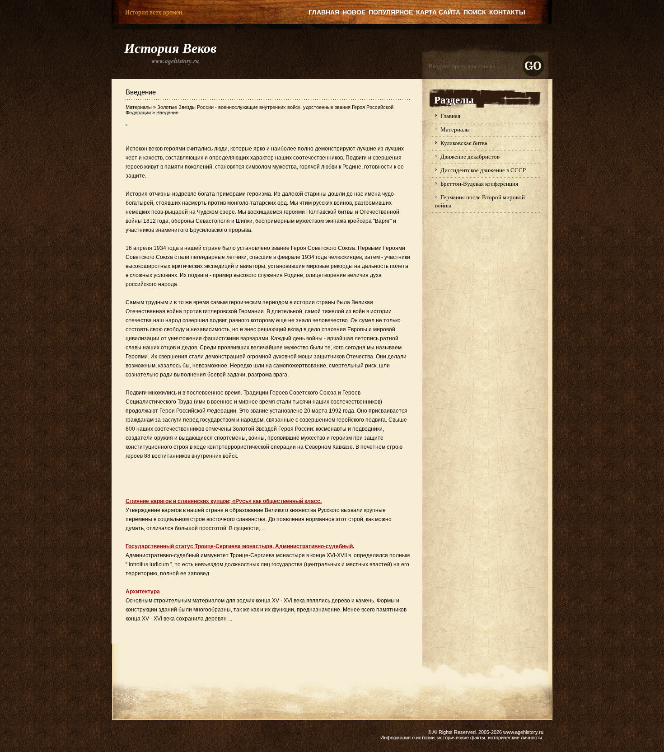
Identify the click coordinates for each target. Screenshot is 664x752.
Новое (353, 12)
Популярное (391, 12)
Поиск (474, 12)
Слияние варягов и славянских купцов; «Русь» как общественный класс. (224, 501)
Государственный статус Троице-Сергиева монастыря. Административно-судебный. (240, 546)
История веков (170, 47)
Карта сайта (438, 12)
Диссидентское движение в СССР (483, 170)
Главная (324, 12)
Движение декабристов (470, 156)
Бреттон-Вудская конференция (479, 183)
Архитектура (143, 591)
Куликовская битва (463, 143)
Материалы (139, 107)
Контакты (507, 12)
